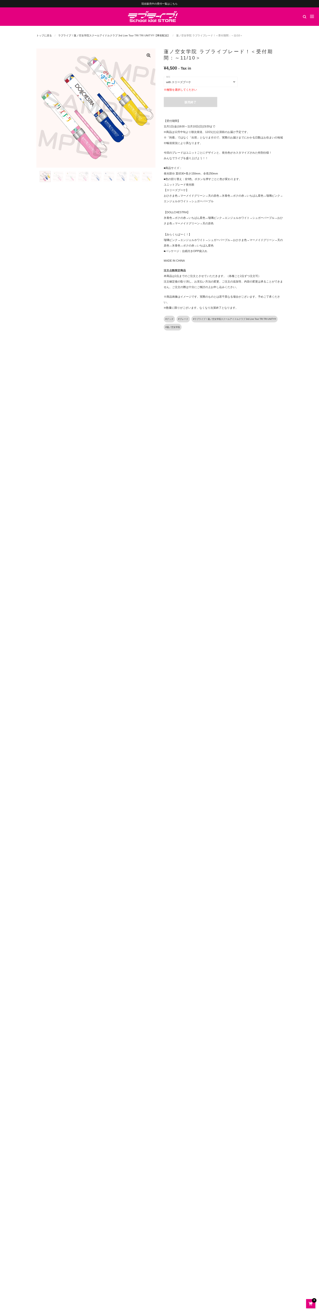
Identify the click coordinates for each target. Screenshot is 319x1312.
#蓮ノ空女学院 (172, 327)
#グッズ (169, 319)
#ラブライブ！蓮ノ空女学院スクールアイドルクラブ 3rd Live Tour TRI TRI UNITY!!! (234, 319)
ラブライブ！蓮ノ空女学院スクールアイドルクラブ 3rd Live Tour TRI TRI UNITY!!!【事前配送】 (114, 35)
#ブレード (183, 319)
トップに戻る (44, 35)
